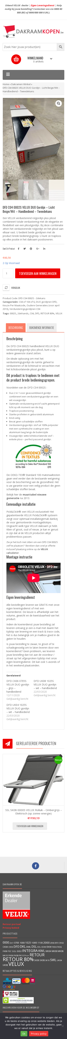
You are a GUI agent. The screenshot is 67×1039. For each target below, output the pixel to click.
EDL (39, 947)
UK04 (59, 960)
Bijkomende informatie (41, 328)
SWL (53, 960)
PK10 (21, 955)
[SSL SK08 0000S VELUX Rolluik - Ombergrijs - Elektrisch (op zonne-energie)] (33, 780)
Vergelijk (15, 287)
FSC (9, 951)
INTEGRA (30, 950)
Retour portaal (12, 924)
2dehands (23, 313)
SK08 (42, 960)
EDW (43, 947)
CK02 (61, 942)
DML (28, 946)
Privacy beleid (11, 927)
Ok (24, 1033)
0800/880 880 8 (36, 12)
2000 (46, 942)
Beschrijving (16, 328)
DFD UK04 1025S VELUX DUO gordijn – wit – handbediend (18, 708)
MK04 (48, 951)
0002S (13, 313)
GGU (19, 951)
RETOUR (37, 954)
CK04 (5, 946)
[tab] (16, 327)
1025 (28, 942)
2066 (52, 942)
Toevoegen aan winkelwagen (37, 273)
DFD (37, 313)
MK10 (5, 955)
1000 (22, 942)
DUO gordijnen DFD (46, 301)
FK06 (59, 947)
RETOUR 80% (47, 313)
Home (6, 84)
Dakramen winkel (21, 84)
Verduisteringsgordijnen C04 (24, 309)
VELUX (59, 313)
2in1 (12, 943)
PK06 (10, 955)
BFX (56, 942)
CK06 (10, 947)
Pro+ (26, 955)
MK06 (54, 951)
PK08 (16, 955)
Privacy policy (39, 1033)
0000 (6, 942)
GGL (14, 951)
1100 (40, 942)
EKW (49, 946)
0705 (16, 942)
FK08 (5, 951)
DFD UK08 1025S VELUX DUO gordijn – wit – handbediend (45, 684)
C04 (32, 313)
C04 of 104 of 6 (27, 301)
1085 (34, 942)
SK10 (47, 960)
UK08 (5, 965)
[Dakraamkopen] (33, 31)
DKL (23, 946)
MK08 (60, 951)
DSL (34, 946)
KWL (41, 950)
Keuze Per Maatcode (14, 305)
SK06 (36, 960)
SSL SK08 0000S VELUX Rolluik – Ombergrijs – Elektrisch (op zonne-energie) (33, 811)
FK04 (54, 947)
